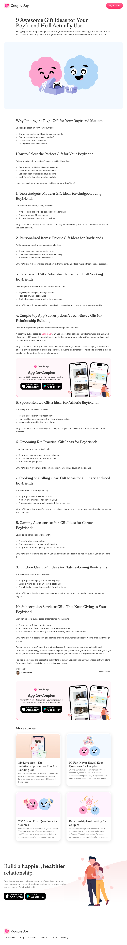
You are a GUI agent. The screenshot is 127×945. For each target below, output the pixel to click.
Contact (43, 937)
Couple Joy (47, 334)
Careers (32, 937)
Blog (22, 937)
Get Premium (10, 937)
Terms (54, 937)
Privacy (64, 937)
